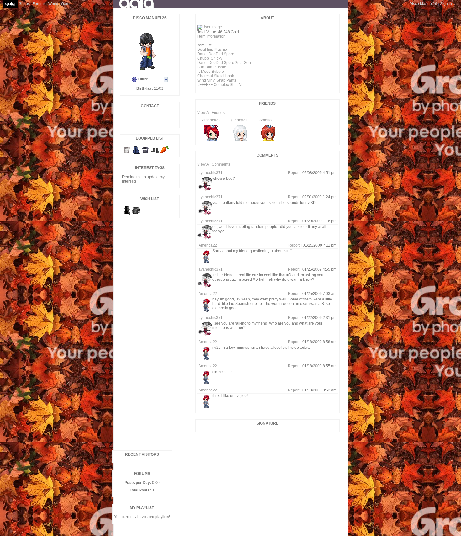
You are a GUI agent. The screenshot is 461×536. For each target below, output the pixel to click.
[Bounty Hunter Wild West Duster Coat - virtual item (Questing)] (126, 214)
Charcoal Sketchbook (215, 76)
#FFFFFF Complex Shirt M (219, 84)
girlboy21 (239, 120)
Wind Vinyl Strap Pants (216, 80)
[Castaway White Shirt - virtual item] (126, 153)
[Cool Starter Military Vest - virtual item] (145, 153)
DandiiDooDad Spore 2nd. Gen (224, 63)
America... (267, 120)
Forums (39, 4)
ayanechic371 (211, 173)
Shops (24, 4)
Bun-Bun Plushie (211, 67)
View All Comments (213, 164)
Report (293, 173)
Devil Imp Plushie (212, 49)
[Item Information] (211, 36)
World (53, 4)
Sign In (446, 4)
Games (67, 4)
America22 (211, 120)
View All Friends (211, 112)
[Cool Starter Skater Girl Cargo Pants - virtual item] (136, 153)
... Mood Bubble (210, 71)
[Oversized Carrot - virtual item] (164, 153)
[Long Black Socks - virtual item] (155, 153)
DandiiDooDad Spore (215, 54)
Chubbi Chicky (209, 58)
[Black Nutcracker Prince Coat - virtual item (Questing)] (136, 214)
